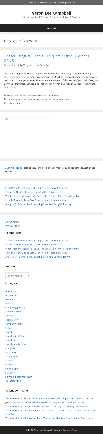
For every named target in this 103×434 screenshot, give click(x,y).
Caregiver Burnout (17, 99)
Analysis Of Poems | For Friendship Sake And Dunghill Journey (38, 204)
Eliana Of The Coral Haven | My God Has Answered (32, 192)
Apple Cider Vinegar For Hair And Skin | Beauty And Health (61, 417)
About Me (10, 291)
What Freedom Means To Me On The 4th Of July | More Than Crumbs (42, 196)
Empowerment (13, 311)
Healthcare (33, 99)
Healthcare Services (48, 95)
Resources (45, 99)
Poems (8, 364)
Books (8, 303)
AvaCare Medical (14, 167)
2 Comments (13, 103)
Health (10, 95)
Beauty (9, 299)
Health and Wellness (26, 95)
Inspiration (11, 352)
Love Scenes (11, 356)
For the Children (13, 323)
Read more (10, 87)
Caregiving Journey (15, 307)
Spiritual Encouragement (18, 376)
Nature (9, 360)
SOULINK (10, 372)
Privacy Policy (12, 225)
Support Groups (60, 99)
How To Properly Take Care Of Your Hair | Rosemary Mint (36, 200)
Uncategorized (13, 380)
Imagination (11, 348)
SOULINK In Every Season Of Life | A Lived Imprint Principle (36, 187)
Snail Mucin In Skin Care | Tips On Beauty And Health (58, 406)
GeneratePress (70, 430)
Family (9, 315)
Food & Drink (12, 319)
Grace (8, 327)
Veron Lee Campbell (51, 13)
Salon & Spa (11, 368)
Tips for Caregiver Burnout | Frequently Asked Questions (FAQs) (46, 58)
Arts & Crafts (12, 295)
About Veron (12, 221)
